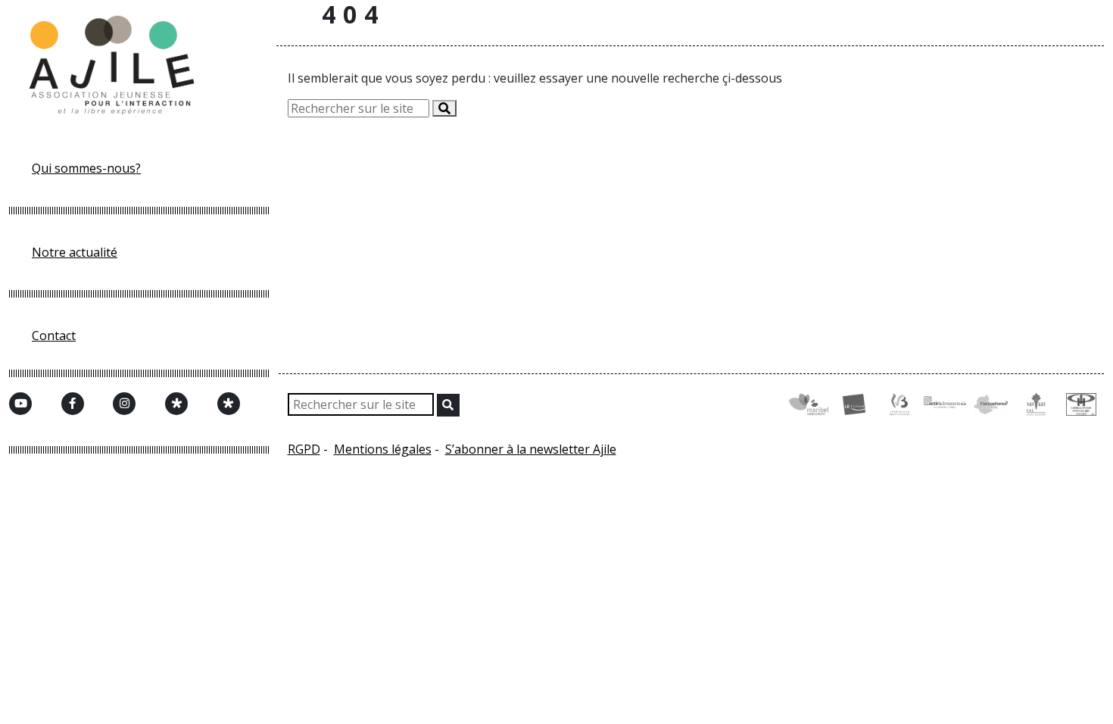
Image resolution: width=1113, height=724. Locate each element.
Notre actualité (74, 252)
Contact (54, 335)
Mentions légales (383, 449)
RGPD (304, 449)
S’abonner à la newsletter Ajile (530, 449)
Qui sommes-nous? (86, 168)
